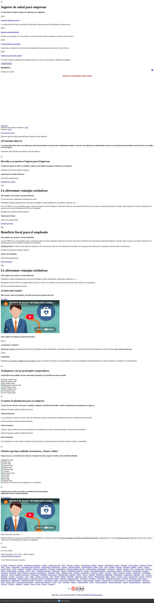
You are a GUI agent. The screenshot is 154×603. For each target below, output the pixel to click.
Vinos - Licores (35, 584)
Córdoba (21, 571)
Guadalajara (137, 573)
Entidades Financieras (75, 571)
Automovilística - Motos (90, 567)
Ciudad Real (60, 569)
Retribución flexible (27, 580)
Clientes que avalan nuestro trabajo (11, 55)
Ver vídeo (4, 299)
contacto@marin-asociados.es (10, 556)
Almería (100, 565)
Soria (59, 582)
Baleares (119, 567)
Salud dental (48, 580)
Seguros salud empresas (43, 582)
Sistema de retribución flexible (10, 32)
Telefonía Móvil (83, 582)
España (86, 571)
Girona (115, 573)
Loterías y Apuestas (41, 577)
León (26, 577)
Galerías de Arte (66, 573)
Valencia (11, 584)
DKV (33, 571)
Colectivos (111, 569)
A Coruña (4, 565)
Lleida (32, 577)
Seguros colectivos (119, 580)
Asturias (64, 567)
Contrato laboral (11, 571)
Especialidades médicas (97, 571)
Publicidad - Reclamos (113, 578)
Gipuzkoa (108, 573)
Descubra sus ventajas (8, 182)
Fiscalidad (12, 573)
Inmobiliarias (118, 575)
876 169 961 (9, 487)
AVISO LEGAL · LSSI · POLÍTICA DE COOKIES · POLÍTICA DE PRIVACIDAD (71, 595)
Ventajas (26, 584)
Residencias (16, 580)
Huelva (78, 575)
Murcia (113, 577)
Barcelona (126, 567)
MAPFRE (70, 577)
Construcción (139, 569)
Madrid (56, 577)
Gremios (128, 573)
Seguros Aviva (106, 580)
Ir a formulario (5, 497)
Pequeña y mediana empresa (69, 578)
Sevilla (54, 582)
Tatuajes (73, 582)
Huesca (85, 575)
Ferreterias (4, 573)
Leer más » (4, 125)
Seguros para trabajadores (25, 582)
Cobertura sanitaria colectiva (75, 569)
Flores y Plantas (22, 573)
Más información (6, 262)
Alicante (77, 565)
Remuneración (5, 580)
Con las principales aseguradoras (11, 44)
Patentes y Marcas (23, 578)
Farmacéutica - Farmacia (140, 571)
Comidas (119, 569)
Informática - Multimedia (104, 575)
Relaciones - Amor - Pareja (138, 578)
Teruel (91, 582)
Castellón (28, 569)
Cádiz (14, 569)
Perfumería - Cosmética (88, 578)
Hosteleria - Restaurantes (48, 575)
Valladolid (18, 584)
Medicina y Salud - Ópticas (84, 577)
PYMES (125, 578)
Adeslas (44, 565)
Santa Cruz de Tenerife (67, 580)
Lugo (51, 577)
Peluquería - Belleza (37, 578)
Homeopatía (35, 575)
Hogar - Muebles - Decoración (19, 575)
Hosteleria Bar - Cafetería (66, 575)
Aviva (106, 567)
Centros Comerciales (40, 569)
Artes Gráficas (133, 565)
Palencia (148, 577)
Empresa (64, 571)
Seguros (97, 580)
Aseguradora (15, 567)
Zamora (44, 584)
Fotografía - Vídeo (54, 573)
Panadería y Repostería (8, 578)
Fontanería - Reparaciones (37, 573)
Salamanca (39, 580)
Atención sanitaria (74, 567)
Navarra (119, 577)
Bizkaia (133, 567)
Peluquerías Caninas (52, 578)
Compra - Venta (128, 569)
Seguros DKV (10, 582)
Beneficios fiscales (7, 223)
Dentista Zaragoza (96, 595)
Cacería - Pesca (6, 569)
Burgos (140, 567)
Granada (121, 573)
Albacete (70, 565)
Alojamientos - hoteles (112, 565)
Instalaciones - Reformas (132, 575)
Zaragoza (51, 584)
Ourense (142, 577)
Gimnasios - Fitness (97, 573)
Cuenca (27, 571)
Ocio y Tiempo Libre (131, 577)
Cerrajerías (51, 569)
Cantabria (21, 569)
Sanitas (56, 580)
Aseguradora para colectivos (30, 567)
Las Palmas (19, 577)
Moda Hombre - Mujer (102, 577)
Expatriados (127, 571)
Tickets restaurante (101, 582)
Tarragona (66, 582)
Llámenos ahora (6, 63)
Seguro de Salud (88, 580)
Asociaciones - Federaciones (50, 567)
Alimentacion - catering (88, 565)
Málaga (63, 577)
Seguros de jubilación (134, 580)
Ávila (101, 567)
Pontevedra (101, 578)
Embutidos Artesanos (44, 571)
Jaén (142, 575)
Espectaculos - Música (114, 571)
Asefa (10, 129)
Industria (92, 575)
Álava (63, 565)
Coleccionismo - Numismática (96, 569)
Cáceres (146, 567)
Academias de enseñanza (32, 565)
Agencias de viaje (54, 565)
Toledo (125, 582)
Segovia (79, 580)
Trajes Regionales (135, 582)
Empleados (56, 571)
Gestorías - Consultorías (81, 573)
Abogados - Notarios (16, 565)
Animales (124, 565)
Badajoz (112, 567)
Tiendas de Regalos (115, 582)
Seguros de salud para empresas (10, 20)
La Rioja (12, 577)
